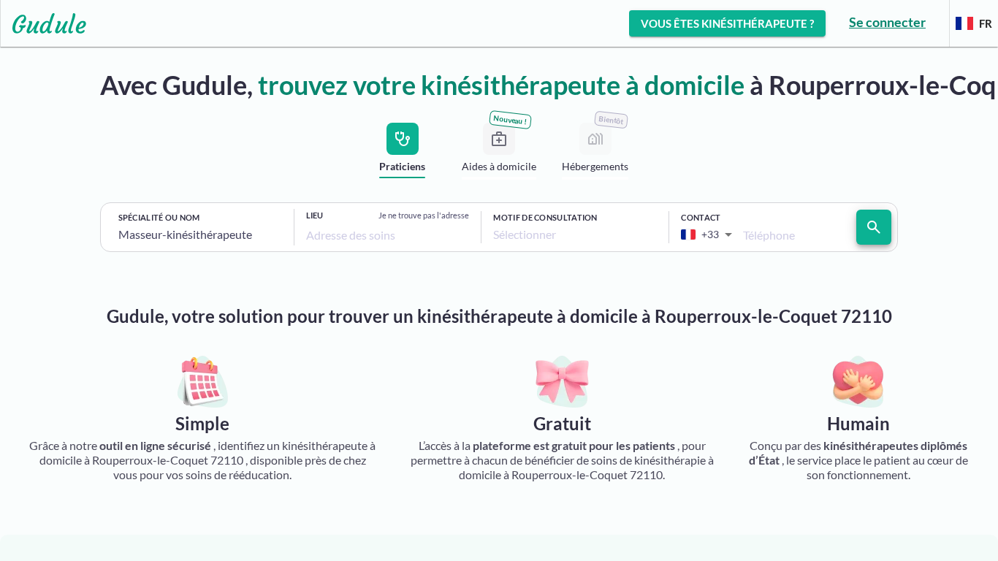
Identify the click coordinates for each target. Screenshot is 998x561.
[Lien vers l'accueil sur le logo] (43, 23)
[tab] (402, 154)
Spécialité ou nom (159, 217)
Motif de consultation (545, 217)
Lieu (315, 215)
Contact (700, 217)
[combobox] (200, 234)
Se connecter (887, 22)
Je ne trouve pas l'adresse (423, 215)
